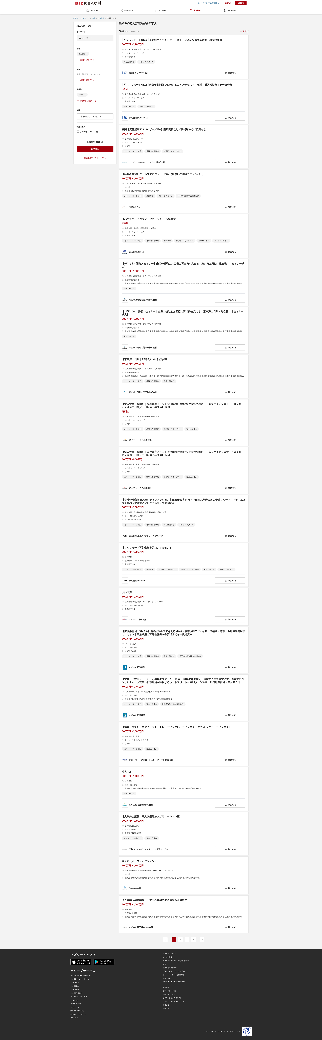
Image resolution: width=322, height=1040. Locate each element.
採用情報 (166, 1008)
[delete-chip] (86, 53)
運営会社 (166, 1005)
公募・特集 (231, 10)
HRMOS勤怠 (74, 986)
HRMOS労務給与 (76, 993)
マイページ (94, 10)
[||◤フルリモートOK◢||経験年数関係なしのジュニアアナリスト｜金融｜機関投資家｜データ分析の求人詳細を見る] (183, 102)
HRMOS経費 (74, 989)
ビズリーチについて (170, 953)
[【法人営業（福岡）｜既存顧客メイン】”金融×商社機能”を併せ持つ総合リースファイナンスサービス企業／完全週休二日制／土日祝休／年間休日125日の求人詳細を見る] (183, 422)
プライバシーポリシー (170, 991)
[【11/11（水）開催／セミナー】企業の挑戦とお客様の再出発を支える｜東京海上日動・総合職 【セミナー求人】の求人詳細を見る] (183, 330)
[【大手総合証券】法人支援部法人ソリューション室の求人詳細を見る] (183, 833)
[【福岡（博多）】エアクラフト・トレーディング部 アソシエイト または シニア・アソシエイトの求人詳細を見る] (183, 744)
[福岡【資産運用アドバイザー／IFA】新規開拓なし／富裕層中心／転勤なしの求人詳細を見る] (183, 146)
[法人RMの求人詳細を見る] (183, 789)
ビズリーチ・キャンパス (78, 996)
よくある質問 (167, 957)
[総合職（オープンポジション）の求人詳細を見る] (183, 875)
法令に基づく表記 (169, 994)
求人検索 (197, 10)
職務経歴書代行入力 (170, 968)
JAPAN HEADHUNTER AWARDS (174, 982)
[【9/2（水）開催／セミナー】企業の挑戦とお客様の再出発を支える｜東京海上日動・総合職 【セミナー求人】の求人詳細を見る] (183, 282)
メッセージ (163, 10)
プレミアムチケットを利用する (173, 975)
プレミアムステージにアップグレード (176, 971)
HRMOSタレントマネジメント (80, 979)
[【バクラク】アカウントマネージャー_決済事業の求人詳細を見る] (183, 236)
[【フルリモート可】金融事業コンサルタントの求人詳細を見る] (183, 565)
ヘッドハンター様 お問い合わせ (174, 1001)
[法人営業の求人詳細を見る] (183, 606)
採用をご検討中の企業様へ (208, 3)
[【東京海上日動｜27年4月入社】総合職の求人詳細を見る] (183, 376)
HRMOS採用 (74, 982)
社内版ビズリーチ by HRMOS (80, 975)
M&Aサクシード (75, 1003)
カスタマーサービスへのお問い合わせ (176, 960)
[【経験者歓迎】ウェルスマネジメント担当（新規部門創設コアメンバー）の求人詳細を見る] (183, 191)
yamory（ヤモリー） (77, 1010)
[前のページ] (165, 939)
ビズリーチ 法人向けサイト (172, 998)
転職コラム (167, 978)
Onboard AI (74, 1000)
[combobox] (95, 116)
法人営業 (101, 18)
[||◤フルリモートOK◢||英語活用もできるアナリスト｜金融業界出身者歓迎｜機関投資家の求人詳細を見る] (183, 57)
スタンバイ (74, 1018)
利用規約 (166, 987)
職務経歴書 (128, 10)
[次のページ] (202, 939)
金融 (93, 18)
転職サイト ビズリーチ (81, 18)
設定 (164, 964)
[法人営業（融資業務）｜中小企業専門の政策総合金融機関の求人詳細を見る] (183, 914)
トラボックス (74, 1007)
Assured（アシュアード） (79, 1014)
